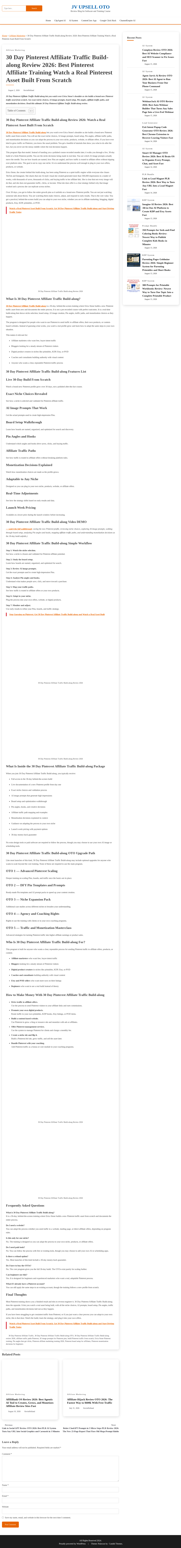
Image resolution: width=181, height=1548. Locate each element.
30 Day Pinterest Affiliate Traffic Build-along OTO (54, 1336)
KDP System (148, 200)
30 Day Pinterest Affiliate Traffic (21, 1336)
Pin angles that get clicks (22, 1341)
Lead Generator (150, 123)
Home (48, 20)
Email (5, 1496)
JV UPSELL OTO (90, 7)
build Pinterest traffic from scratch (81, 1338)
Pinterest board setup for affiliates (77, 1341)
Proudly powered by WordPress (72, 1544)
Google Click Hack (108, 20)
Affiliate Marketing (17, 36)
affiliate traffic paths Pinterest (27, 1338)
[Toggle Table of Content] (30, 111)
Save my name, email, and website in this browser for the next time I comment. (38, 1517)
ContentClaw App (88, 20)
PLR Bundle (148, 174)
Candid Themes (115, 1544)
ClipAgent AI (60, 20)
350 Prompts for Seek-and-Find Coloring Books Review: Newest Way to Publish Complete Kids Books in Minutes (158, 237)
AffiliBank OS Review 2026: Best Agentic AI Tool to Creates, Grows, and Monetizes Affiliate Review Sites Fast (30, 1402)
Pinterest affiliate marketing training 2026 (48, 1341)
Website (5, 1507)
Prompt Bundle (149, 226)
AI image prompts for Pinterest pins (53, 1338)
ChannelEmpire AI (127, 20)
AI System (73, 20)
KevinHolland (29, 90)
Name (5, 1485)
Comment (7, 1454)
